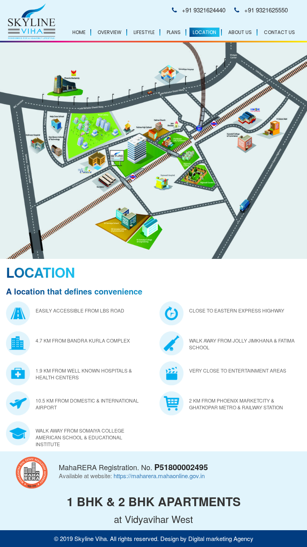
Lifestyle (144, 32)
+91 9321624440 (203, 10)
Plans (174, 32)
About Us (240, 32)
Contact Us (279, 32)
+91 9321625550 (266, 10)
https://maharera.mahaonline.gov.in (159, 475)
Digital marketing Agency (220, 538)
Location (204, 32)
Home (79, 32)
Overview (110, 32)
